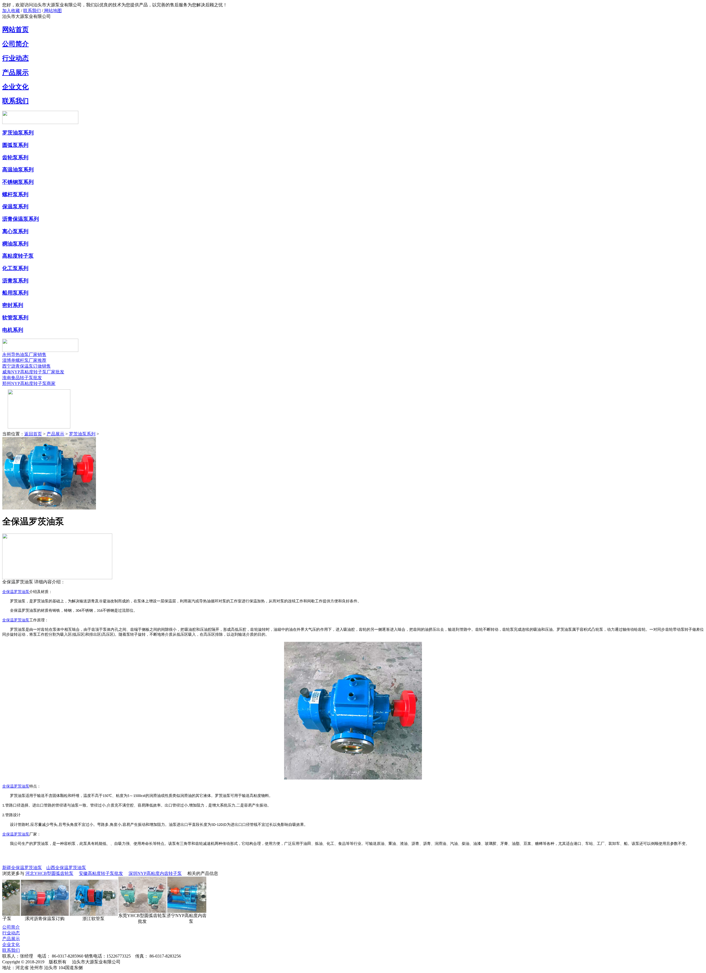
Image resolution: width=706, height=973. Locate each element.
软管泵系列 (15, 317)
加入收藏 (11, 10)
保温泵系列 (15, 206)
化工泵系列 (15, 268)
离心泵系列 (15, 231)
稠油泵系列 (15, 244)
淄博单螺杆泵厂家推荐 (24, 360)
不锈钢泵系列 (18, 182)
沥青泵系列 (15, 281)
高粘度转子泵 (18, 256)
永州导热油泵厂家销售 (24, 354)
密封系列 (12, 305)
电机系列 (12, 330)
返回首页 (33, 434)
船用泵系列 (15, 293)
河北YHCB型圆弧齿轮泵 (49, 873)
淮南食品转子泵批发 (22, 377)
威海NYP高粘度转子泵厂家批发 (33, 372)
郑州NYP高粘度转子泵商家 (28, 383)
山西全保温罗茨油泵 (66, 867)
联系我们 (32, 10)
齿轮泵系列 (15, 157)
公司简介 (15, 43)
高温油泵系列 (18, 170)
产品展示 (15, 72)
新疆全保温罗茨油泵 (22, 867)
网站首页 (15, 29)
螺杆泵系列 (15, 194)
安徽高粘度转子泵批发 (101, 873)
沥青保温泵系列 (20, 219)
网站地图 (52, 10)
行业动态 (15, 58)
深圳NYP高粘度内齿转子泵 (155, 873)
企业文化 (15, 86)
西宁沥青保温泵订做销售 (26, 366)
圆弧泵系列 (15, 145)
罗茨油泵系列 (18, 133)
